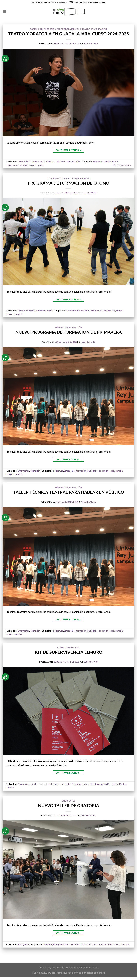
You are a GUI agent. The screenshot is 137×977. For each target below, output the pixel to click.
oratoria (23, 165)
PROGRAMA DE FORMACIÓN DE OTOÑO (68, 182)
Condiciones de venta (86, 967)
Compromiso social (68, 647)
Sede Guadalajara (65, 29)
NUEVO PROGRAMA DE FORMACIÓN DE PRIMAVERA (68, 331)
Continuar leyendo (69, 150)
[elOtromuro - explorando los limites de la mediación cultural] (68, 11)
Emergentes (61, 327)
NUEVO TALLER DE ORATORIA (68, 805)
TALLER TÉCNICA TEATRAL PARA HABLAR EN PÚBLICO (68, 492)
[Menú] (5, 11)
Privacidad (57, 967)
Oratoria (49, 29)
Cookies (69, 967)
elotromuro (91, 43)
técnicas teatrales (36, 165)
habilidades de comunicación (101, 310)
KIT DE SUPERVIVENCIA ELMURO (68, 652)
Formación (36, 29)
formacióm (82, 310)
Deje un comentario (122, 165)
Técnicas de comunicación (92, 29)
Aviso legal (44, 967)
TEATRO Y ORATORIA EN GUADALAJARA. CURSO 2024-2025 (68, 33)
